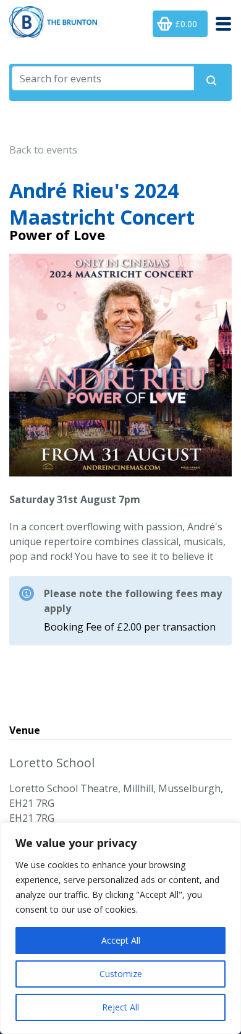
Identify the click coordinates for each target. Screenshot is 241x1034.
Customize (120, 974)
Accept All (120, 940)
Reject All (120, 1007)
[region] (120, 928)
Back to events (43, 150)
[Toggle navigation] (220, 24)
